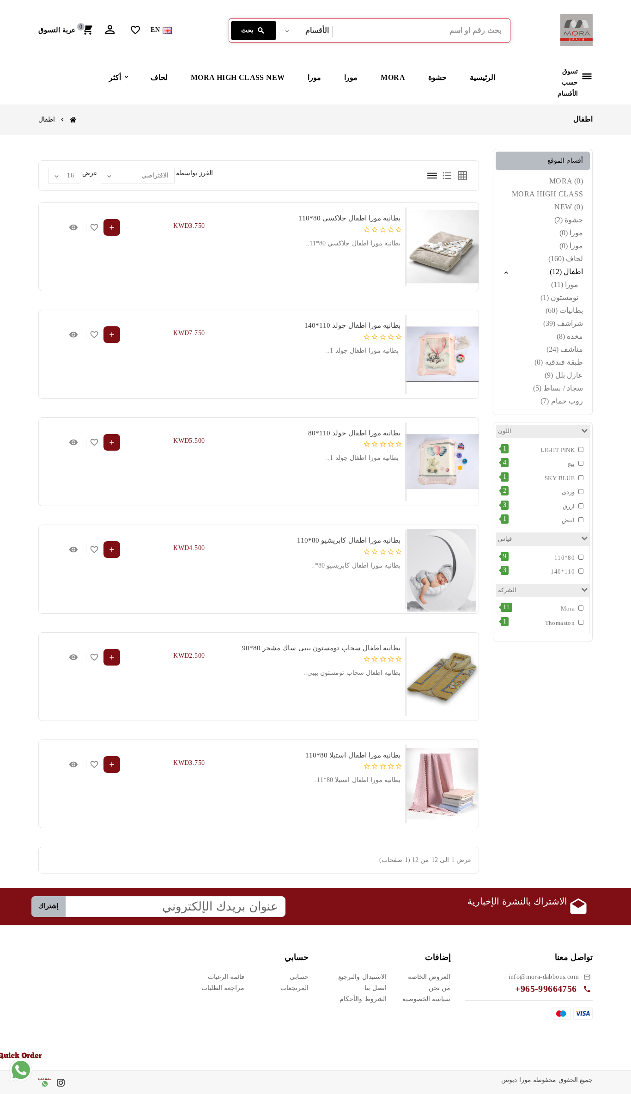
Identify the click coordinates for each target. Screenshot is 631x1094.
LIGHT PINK (557, 449)
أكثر (115, 77)
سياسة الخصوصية (426, 999)
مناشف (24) (564, 349)
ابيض (568, 520)
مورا (351, 77)
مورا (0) (571, 233)
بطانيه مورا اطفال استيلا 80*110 (353, 755)
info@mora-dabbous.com (544, 976)
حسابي (299, 976)
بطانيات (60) (564, 310)
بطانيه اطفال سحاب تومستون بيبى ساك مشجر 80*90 (321, 648)
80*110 (564, 557)
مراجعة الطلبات (222, 987)
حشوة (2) (568, 220)
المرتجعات (294, 987)
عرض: (88, 173)
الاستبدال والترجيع (362, 976)
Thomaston (560, 622)
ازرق (569, 506)
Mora (568, 608)
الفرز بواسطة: (193, 173)
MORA (393, 77)
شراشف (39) (563, 323)
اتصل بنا (375, 987)
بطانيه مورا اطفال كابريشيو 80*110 (349, 540)
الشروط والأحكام (363, 999)
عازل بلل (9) (564, 375)
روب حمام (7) (561, 401)
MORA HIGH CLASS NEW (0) (547, 200)
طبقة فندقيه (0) (558, 362)
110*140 (563, 571)
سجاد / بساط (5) (558, 388)
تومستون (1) (559, 297)
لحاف (159, 77)
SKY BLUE (560, 478)
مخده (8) (570, 336)
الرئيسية (482, 77)
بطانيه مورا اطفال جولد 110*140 (352, 325)
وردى (568, 492)
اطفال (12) (566, 271)
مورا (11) (564, 284)
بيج (571, 463)
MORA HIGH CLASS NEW (238, 77)
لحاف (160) (565, 259)
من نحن (439, 987)
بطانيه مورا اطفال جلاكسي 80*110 (349, 218)
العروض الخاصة (429, 976)
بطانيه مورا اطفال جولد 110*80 (354, 433)
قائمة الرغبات (226, 976)
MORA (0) (566, 181)
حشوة (437, 77)
